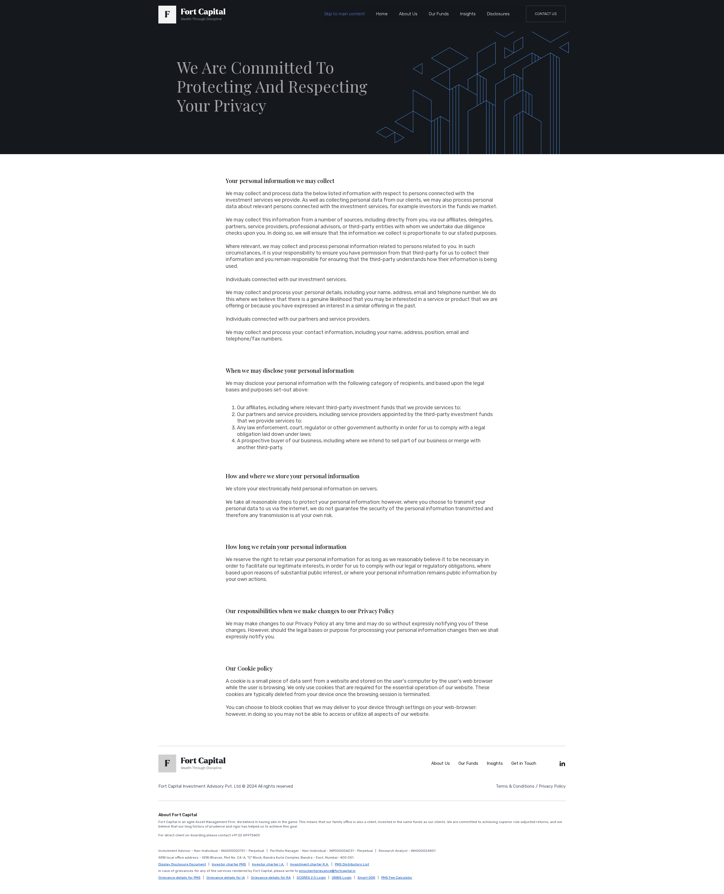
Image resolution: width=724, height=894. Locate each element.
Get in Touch (523, 763)
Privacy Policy (552, 786)
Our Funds (439, 13)
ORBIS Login (342, 878)
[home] (192, 14)
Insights (468, 13)
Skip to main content (344, 13)
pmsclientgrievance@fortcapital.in (327, 871)
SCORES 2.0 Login (311, 878)
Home (382, 13)
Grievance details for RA (271, 878)
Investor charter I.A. (268, 864)
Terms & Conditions (515, 786)
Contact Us (546, 14)
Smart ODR (366, 878)
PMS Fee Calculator (396, 878)
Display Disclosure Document (182, 864)
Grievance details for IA (225, 878)
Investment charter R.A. (309, 864)
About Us (408, 13)
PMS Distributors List (352, 864)
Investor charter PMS (229, 864)
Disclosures (498, 13)
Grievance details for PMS (179, 878)
